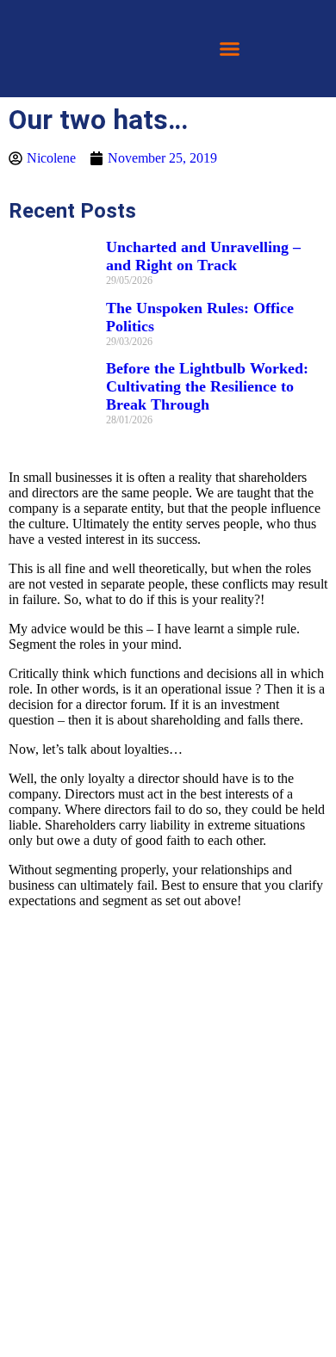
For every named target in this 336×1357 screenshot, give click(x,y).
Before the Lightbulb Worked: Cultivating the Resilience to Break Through (207, 386)
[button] (230, 49)
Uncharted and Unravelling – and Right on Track (203, 256)
